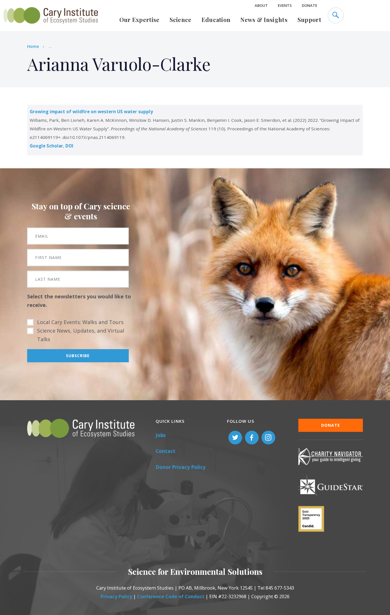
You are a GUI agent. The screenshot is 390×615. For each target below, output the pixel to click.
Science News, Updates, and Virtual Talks (80, 335)
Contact (165, 451)
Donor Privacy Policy (181, 467)
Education (216, 19)
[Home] (50, 26)
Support (309, 19)
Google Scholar (46, 146)
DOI (69, 146)
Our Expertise (139, 19)
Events (285, 5)
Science (181, 19)
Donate (309, 5)
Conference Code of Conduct (170, 596)
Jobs (161, 435)
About (261, 5)
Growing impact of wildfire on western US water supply (91, 111)
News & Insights (264, 19)
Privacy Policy (116, 596)
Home (33, 46)
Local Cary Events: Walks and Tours (80, 322)
